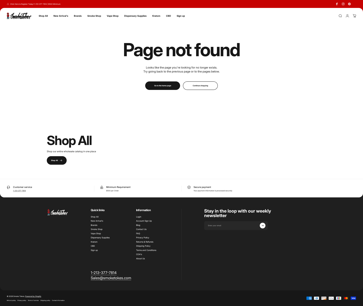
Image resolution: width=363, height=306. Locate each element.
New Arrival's (97, 221)
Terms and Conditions (146, 250)
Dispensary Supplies (100, 237)
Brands (94, 225)
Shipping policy (45, 300)
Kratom (94, 242)
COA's (139, 254)
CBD (93, 246)
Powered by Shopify (33, 296)
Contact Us (141, 229)
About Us (140, 258)
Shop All (94, 217)
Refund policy (11, 300)
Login (138, 217)
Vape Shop (96, 233)
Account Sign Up (144, 221)
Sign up (94, 250)
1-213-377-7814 (19, 191)
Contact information (58, 300)
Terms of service (33, 300)
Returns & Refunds (144, 242)
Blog (138, 225)
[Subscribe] (262, 225)
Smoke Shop (97, 229)
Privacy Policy (142, 237)
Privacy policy (21, 300)
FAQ (138, 233)
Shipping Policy (143, 246)
